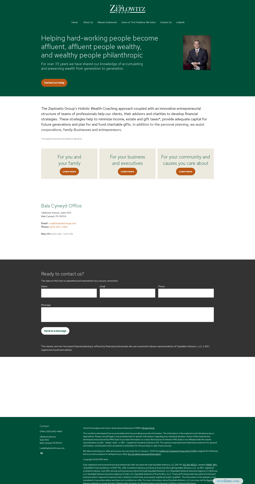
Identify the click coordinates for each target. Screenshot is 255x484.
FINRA (209, 464)
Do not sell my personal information (144, 454)
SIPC (215, 464)
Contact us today (54, 82)
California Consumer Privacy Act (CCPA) (178, 451)
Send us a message (55, 330)
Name (44, 286)
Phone (161, 286)
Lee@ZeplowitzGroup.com (62, 223)
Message (46, 305)
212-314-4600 (189, 464)
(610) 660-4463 (59, 226)
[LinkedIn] (42, 453)
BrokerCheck (148, 428)
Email (102, 286)
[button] (74, 22)
